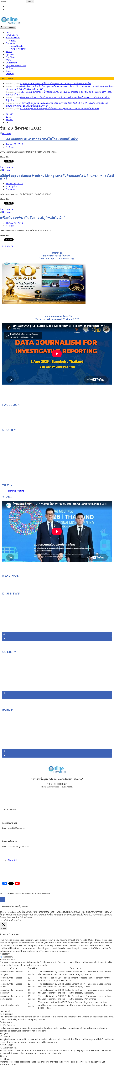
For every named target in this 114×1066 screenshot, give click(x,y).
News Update (12, 34)
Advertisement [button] (6, 1044)
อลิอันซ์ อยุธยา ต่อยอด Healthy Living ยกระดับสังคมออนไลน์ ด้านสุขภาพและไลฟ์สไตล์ (57, 176)
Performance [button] (6, 1022)
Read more (7, 167)
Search (30, 1)
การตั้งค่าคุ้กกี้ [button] (7, 920)
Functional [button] (5, 1011)
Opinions (10, 54)
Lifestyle (10, 73)
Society (9, 71)
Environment (11, 62)
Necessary (8, 956)
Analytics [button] (4, 1033)
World (8, 59)
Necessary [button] (5, 953)
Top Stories (11, 57)
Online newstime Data (16, 65)
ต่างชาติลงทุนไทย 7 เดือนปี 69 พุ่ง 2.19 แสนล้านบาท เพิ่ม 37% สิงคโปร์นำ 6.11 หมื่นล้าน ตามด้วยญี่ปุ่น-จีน (58, 99)
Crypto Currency (18, 48)
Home (8, 32)
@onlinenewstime (16, 490)
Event (13, 40)
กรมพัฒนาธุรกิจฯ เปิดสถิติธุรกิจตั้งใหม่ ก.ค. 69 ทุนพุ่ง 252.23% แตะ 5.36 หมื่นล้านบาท (59, 108)
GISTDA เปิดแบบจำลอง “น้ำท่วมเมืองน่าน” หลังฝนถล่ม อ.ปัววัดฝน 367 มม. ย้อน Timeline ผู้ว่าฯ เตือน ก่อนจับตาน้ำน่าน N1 (58, 93)
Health (9, 51)
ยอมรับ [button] (17, 920)
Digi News (10, 43)
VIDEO (7, 496)
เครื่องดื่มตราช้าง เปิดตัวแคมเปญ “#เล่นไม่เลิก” (32, 217)
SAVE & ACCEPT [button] (8, 1064)
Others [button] (3, 1056)
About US (12, 860)
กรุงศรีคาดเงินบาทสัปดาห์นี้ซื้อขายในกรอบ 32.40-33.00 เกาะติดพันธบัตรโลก (55, 83)
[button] (57, 634)
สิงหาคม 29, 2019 (14, 144)
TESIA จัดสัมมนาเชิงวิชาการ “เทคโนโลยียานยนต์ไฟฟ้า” (39, 139)
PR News (10, 68)
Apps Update (17, 46)
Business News (13, 37)
